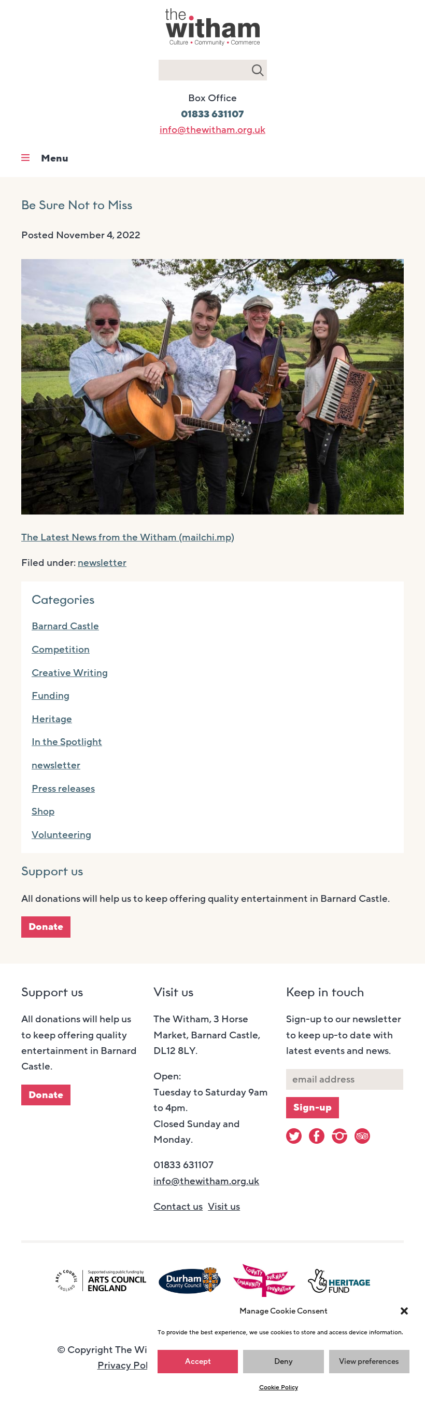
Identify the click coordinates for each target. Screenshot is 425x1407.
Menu (54, 158)
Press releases (63, 788)
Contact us (178, 1206)
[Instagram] (339, 1136)
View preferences (369, 1361)
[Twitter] (294, 1136)
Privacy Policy (129, 1365)
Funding (50, 695)
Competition (61, 649)
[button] (404, 1311)
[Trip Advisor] (362, 1136)
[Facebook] (316, 1136)
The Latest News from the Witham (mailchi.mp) (127, 537)
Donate (46, 927)
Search (257, 70)
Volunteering (61, 835)
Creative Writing (70, 673)
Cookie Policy (278, 1387)
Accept (198, 1361)
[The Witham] (212, 46)
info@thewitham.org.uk (212, 130)
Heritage (52, 719)
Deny (283, 1361)
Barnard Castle (65, 626)
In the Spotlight (67, 742)
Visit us (224, 1206)
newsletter (102, 563)
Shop (43, 811)
